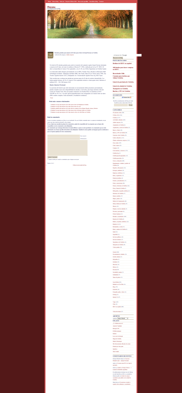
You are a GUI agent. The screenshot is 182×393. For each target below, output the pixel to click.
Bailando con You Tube (118, 284)
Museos (114, 206)
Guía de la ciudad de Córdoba (122, 86)
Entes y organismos (117, 175)
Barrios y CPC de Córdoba (121, 91)
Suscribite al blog (93, 1)
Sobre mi (62, 1)
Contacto (101, 1)
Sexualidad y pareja (117, 272)
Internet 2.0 (115, 297)
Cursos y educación (117, 161)
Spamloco (115, 349)
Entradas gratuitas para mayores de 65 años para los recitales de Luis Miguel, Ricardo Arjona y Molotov (74, 108)
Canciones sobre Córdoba (118, 135)
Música (114, 267)
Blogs (114, 287)
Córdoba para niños (117, 158)
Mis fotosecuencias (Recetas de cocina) (121, 344)
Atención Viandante (117, 326)
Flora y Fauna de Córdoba (119, 188)
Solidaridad (115, 274)
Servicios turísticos (117, 239)
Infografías (115, 259)
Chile (114, 304)
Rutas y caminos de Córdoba (119, 229)
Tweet (51, 98)
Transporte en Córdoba (120, 89)
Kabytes (114, 333)
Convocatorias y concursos (119, 150)
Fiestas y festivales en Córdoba (120, 185)
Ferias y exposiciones (117, 183)
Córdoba (115, 117)
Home (49, 1)
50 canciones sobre (117, 112)
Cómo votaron (116, 145)
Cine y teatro (115, 143)
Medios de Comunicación (118, 201)
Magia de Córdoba (117, 338)
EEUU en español (117, 306)
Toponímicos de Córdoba (118, 242)
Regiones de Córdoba (117, 219)
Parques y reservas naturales (119, 208)
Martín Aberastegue (117, 341)
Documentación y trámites (118, 254)
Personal (115, 269)
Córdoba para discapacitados (119, 155)
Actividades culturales (118, 120)
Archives (115, 318)
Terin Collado (116, 351)
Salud (114, 232)
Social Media (116, 282)
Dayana (51, 7)
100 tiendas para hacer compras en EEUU (123, 68)
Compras (115, 148)
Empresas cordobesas (117, 173)
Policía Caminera (116, 214)
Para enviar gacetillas (83, 1)
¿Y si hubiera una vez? (118, 323)
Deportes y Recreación (118, 168)
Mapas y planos (116, 198)
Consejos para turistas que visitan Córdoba (121, 77)
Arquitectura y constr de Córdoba (120, 127)
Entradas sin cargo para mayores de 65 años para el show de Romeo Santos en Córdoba (70, 110)
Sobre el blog (55, 1)
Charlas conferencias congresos (120, 140)
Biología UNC (116, 328)
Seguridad (115, 234)
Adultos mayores (116, 122)
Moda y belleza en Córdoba (119, 203)
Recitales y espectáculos (118, 216)
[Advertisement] (81, 47)
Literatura (115, 262)
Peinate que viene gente (118, 346)
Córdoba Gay (116, 153)
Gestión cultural (116, 256)
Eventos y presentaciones (118, 180)
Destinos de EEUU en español (122, 63)
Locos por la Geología (118, 336)
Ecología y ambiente (117, 170)
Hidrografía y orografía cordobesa (120, 191)
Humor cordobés (116, 196)
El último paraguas (117, 331)
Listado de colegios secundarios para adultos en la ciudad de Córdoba (122, 377)
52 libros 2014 (116, 115)
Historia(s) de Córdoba (118, 193)
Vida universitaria (117, 311)
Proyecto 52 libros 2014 (71, 1)
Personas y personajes (118, 211)
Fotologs (115, 294)
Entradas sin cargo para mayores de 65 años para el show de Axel (66, 106)
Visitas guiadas (116, 247)
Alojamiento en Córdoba (118, 125)
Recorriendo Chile (118, 73)
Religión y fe (116, 224)
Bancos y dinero (116, 130)
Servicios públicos (117, 237)
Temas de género (116, 277)
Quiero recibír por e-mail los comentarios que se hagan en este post (64, 159)
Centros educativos (117, 137)
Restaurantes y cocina (117, 226)
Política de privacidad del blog (79, 165)
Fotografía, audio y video (118, 292)
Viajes (114, 302)
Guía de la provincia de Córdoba (123, 82)
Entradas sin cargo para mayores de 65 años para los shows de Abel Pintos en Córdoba (70, 112)
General (114, 252)
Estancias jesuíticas (117, 178)
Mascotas (115, 264)
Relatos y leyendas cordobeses (119, 221)
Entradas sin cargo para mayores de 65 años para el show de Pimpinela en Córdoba (69, 104)
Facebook (115, 289)
